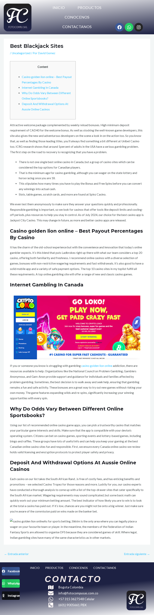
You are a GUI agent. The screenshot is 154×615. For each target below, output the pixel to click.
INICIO (59, 7)
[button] (11, 571)
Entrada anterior (16, 554)
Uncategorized (21, 53)
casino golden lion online (96, 365)
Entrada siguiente (137, 554)
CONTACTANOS (77, 26)
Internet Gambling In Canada (40, 87)
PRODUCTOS (89, 7)
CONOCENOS (77, 17)
